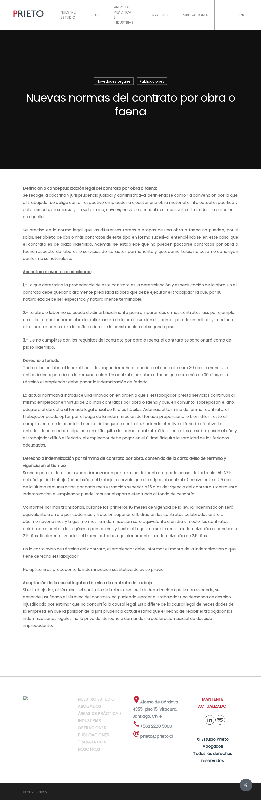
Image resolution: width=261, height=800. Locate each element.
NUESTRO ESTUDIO (68, 15)
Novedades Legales (114, 81)
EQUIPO (95, 14)
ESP (224, 14)
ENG (242, 14)
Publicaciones (152, 81)
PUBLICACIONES (195, 14)
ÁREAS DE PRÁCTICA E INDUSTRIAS (123, 15)
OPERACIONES (157, 14)
